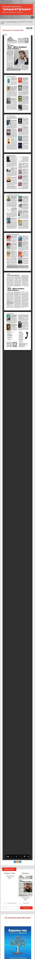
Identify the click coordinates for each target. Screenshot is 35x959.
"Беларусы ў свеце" (12, 903)
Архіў (9, 877)
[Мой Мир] (31, 28)
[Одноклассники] (29, 28)
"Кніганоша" (26, 903)
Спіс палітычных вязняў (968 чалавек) (17, 917)
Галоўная (3, 21)
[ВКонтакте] (27, 28)
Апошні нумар (10, 875)
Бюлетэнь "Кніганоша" (11, 21)
